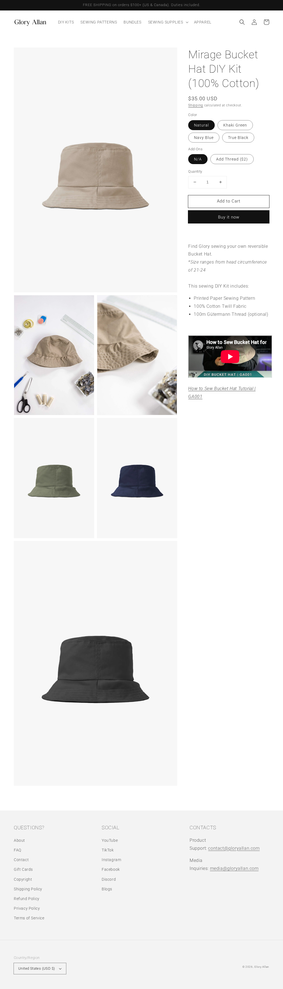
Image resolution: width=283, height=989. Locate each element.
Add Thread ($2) (232, 159)
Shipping (195, 105)
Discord (109, 879)
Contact (21, 860)
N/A (198, 159)
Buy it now (228, 217)
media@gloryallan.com (234, 868)
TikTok (108, 850)
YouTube (110, 840)
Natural (201, 125)
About (19, 840)
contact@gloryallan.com (234, 848)
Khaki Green (235, 125)
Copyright (23, 879)
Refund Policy (27, 898)
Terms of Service (29, 918)
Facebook (111, 869)
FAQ (17, 850)
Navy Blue (204, 137)
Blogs (107, 889)
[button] (242, 22)
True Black (238, 137)
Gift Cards (23, 869)
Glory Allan (261, 966)
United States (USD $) (36, 968)
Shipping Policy (28, 889)
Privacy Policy (27, 908)
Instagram (111, 860)
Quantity (195, 171)
